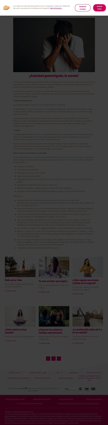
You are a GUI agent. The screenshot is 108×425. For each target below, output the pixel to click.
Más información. (56, 8)
